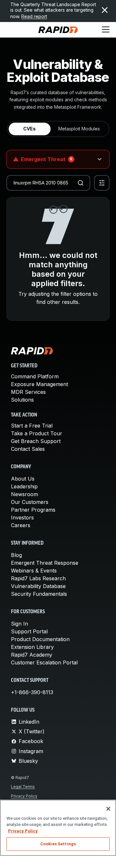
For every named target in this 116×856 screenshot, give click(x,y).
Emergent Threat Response (44, 563)
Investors (22, 517)
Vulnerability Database (38, 586)
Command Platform (35, 376)
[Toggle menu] (106, 29)
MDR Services (28, 392)
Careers (20, 525)
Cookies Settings (58, 843)
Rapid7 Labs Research (38, 578)
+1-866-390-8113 (32, 692)
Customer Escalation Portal (44, 662)
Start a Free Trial (32, 425)
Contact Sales (28, 449)
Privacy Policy (24, 796)
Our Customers (29, 502)
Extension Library (32, 647)
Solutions (22, 399)
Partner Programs (33, 509)
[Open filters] (102, 183)
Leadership (24, 486)
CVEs (29, 128)
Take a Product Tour (36, 433)
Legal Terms (23, 786)
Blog (16, 555)
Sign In (19, 623)
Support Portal (29, 631)
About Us (22, 478)
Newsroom (24, 494)
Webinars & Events (34, 570)
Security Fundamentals (39, 594)
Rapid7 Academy (31, 654)
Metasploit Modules (79, 128)
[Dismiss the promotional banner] (105, 10)
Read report (34, 16)
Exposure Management (39, 384)
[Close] (108, 809)
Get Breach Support (36, 441)
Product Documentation (40, 639)
